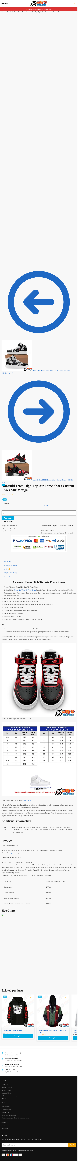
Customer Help (6, 1109)
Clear (46, 505)
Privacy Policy (6, 1090)
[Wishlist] (29, 997)
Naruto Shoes (26, 800)
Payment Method (7, 1093)
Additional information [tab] (11, 565)
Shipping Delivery (7, 1087)
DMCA (4, 1098)
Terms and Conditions (9, 1115)
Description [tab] (7, 561)
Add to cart (8, 518)
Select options (18, 1036)
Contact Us (5, 1112)
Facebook (5, 1126)
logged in (13, 853)
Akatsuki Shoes (21, 12)
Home (3, 12)
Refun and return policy (9, 1096)
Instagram (5, 1129)
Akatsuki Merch (11, 12)
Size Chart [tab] (7, 576)
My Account (5, 1106)
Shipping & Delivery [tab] (10, 573)
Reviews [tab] (7, 569)
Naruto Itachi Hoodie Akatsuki (12, 1030)
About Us (5, 1084)
